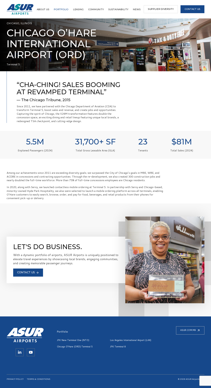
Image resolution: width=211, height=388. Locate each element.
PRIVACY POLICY (15, 379)
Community (96, 9)
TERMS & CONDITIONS (38, 379)
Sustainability (118, 9)
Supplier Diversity (161, 9)
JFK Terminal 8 (118, 346)
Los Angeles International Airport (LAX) (130, 340)
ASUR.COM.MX (188, 330)
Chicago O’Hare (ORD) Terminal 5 (75, 346)
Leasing (78, 9)
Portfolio (61, 9)
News (136, 9)
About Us (43, 9)
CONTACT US (192, 9)
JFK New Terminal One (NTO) (73, 340)
